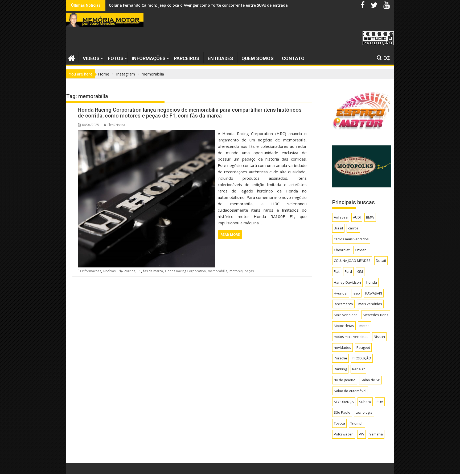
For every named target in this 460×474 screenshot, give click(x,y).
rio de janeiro (344, 379)
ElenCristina (116, 125)
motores (236, 271)
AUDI (357, 217)
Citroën (361, 250)
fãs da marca (153, 271)
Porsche (340, 358)
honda (371, 282)
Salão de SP (370, 379)
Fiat (336, 271)
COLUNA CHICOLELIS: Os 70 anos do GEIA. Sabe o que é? (160, 5)
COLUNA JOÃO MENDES (352, 260)
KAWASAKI (373, 293)
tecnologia (364, 412)
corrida (129, 271)
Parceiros (186, 58)
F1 (139, 271)
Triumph (357, 423)
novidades (342, 347)
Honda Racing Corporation (185, 271)
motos (364, 325)
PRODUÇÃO (361, 358)
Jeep (356, 293)
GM (360, 271)
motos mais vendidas (351, 336)
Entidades (220, 58)
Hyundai (340, 293)
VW (361, 434)
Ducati (381, 260)
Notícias (109, 271)
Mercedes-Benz (375, 314)
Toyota (339, 423)
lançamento (343, 303)
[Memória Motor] (71, 57)
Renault (358, 369)
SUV (379, 401)
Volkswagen (344, 434)
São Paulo (342, 412)
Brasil (338, 228)
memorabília (217, 271)
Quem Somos (257, 58)
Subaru (365, 401)
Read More (230, 235)
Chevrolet (342, 250)
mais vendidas (370, 303)
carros (353, 228)
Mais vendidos (346, 314)
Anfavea (341, 217)
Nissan (379, 336)
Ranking (340, 369)
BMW (370, 217)
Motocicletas (344, 325)
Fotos (116, 58)
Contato (293, 58)
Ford (348, 271)
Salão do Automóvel (350, 390)
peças (249, 271)
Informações (149, 58)
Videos (91, 58)
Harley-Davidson (347, 282)
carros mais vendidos (351, 239)
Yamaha (376, 434)
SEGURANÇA (344, 401)
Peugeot (363, 347)
